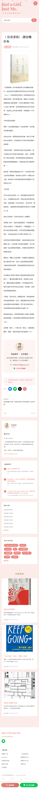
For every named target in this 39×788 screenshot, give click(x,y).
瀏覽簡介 (13, 427)
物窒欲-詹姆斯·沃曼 (10, 703)
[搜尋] (34, 20)
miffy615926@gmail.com (11, 454)
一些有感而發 (23, 549)
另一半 (33, 413)
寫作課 (7, 557)
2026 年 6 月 (7, 517)
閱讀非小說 (8, 47)
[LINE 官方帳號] (3, 741)
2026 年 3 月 (7, 527)
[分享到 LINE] (15, 389)
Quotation (8, 549)
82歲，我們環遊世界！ (14, 469)
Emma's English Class (11, 545)
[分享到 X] (20, 389)
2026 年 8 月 (7, 510)
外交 (5, 413)
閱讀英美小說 (24, 757)
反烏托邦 (17, 553)
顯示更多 (6, 530)
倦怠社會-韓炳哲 (9, 609)
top (15, 549)
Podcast (23, 545)
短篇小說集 (5, 764)
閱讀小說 (23, 764)
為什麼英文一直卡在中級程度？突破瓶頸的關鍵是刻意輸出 (21, 480)
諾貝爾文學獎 (5, 760)
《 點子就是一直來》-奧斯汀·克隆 (15, 656)
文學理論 (4, 767)
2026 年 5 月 (7, 520)
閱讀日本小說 (24, 760)
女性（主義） (26, 553)
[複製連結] (25, 389)
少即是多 (14, 557)
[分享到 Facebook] (10, 389)
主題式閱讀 (8, 553)
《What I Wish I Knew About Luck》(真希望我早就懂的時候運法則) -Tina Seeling (21, 492)
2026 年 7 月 (7, 513)
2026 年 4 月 (7, 523)
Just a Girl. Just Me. (12, 6)
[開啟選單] (35, 3)
